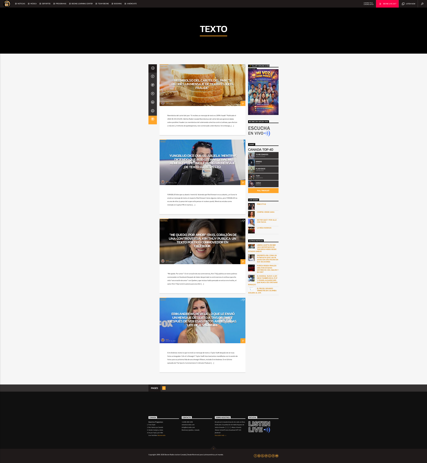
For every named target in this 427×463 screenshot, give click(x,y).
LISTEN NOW (410, 3)
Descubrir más (220, 435)
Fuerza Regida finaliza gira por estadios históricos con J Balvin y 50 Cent (268, 269)
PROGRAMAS (61, 3)
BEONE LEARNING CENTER (82, 3)
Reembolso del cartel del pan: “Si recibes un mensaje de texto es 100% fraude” (202, 84)
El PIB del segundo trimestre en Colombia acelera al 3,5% (262, 290)
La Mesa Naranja (264, 228)
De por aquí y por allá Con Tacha (267, 221)
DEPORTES (46, 3)
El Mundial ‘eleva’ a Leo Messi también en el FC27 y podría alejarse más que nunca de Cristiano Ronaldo (263, 280)
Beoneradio (161, 435)
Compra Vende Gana (265, 212)
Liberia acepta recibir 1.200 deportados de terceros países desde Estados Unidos (262, 248)
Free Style (261, 204)
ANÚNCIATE (132, 3)
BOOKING (118, 3)
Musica (162, 142)
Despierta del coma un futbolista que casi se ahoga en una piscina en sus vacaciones (267, 258)
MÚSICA (33, 3)
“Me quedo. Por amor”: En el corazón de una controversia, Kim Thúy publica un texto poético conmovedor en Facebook (203, 240)
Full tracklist (263, 190)
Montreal (164, 66)
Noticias (21, 3)
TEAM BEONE (103, 3)
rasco (167, 102)
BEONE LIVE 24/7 (389, 3)
